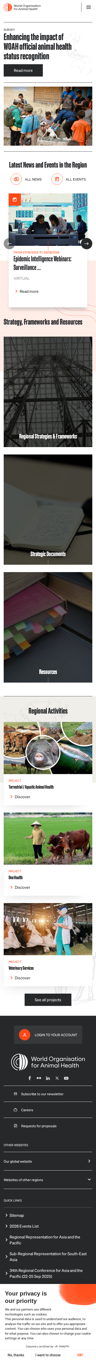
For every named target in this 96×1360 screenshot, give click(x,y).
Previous (9, 243)
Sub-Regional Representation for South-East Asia (48, 1256)
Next (86, 243)
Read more (23, 70)
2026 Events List (24, 1226)
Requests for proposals (39, 1126)
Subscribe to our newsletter (42, 1094)
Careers (27, 1110)
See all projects (48, 999)
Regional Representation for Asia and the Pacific (45, 1239)
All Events (76, 179)
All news (33, 179)
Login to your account (56, 1034)
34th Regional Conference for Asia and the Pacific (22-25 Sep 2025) (46, 1273)
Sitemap (17, 1215)
